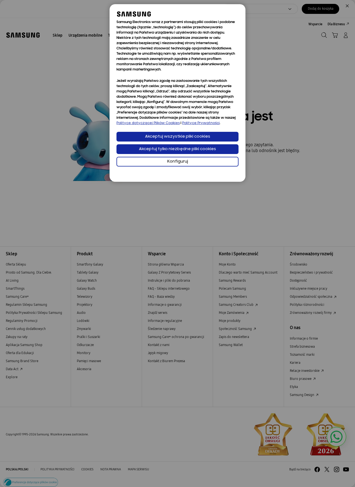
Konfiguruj (177, 162)
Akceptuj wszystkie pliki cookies (177, 137)
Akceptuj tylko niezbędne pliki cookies (177, 149)
